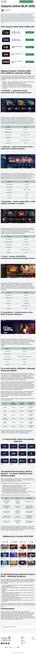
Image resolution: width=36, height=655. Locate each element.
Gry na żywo (13, 541)
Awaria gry (22, 541)
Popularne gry (4, 541)
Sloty (30, 541)
